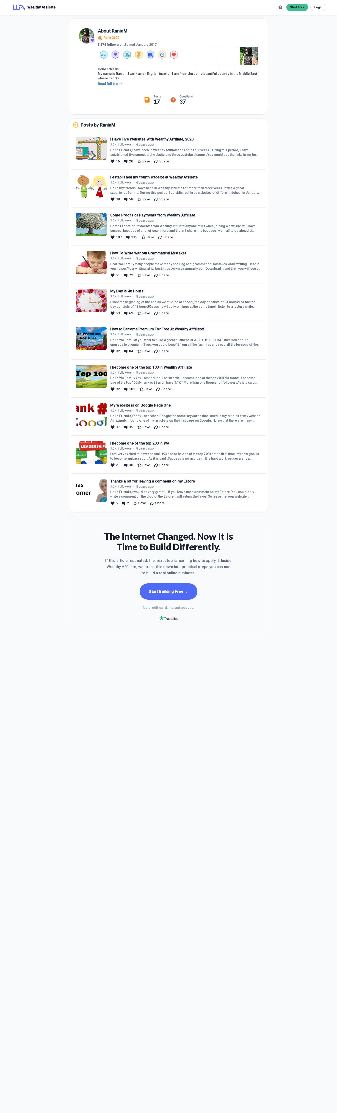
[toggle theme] (280, 7)
